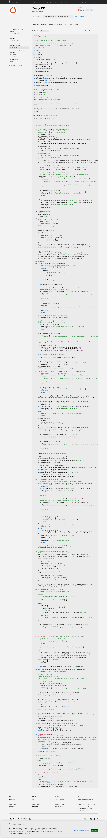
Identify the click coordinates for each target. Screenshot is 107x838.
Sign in (92, 2)
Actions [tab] (76, 24)
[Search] (97, 2)
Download (79, 31)
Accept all (94, 830)
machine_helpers (14, 33)
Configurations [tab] (68, 24)
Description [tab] (36, 24)
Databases (41, 11)
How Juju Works (36, 2)
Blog (65, 2)
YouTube (97, 819)
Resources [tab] (43, 24)
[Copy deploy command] (71, 17)
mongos (12, 52)
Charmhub (45, 2)
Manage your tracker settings (81, 830)
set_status (13, 54)
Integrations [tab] (52, 24)
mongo (12, 36)
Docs (61, 2)
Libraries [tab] (59, 24)
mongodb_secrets (15, 45)
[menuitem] (92, 2)
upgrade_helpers (14, 59)
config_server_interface (16, 29)
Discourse (85, 819)
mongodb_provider (15, 43)
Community (53, 2)
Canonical (34, 11)
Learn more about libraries (15, 65)
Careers (88, 819)
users (11, 61)
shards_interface (14, 57)
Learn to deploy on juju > (81, 16)
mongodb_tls (13, 47)
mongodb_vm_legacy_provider (18, 50)
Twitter (94, 819)
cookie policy (26, 833)
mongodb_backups (15, 40)
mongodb (12, 38)
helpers (12, 31)
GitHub (91, 819)
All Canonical (83, 2)
